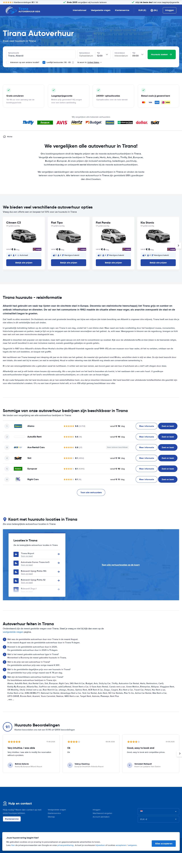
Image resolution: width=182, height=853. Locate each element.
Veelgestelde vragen (100, 10)
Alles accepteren (163, 843)
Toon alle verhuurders (91, 492)
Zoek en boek (168, 426)
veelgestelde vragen (13, 632)
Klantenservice (122, 10)
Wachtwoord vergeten (102, 813)
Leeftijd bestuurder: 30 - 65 (58, 62)
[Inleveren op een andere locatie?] (7, 62)
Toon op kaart (27, 556)
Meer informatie (146, 426)
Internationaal (79, 10)
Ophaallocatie (13, 53)
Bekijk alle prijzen (23, 262)
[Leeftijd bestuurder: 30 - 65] (44, 62)
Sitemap (51, 817)
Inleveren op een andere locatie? (24, 62)
